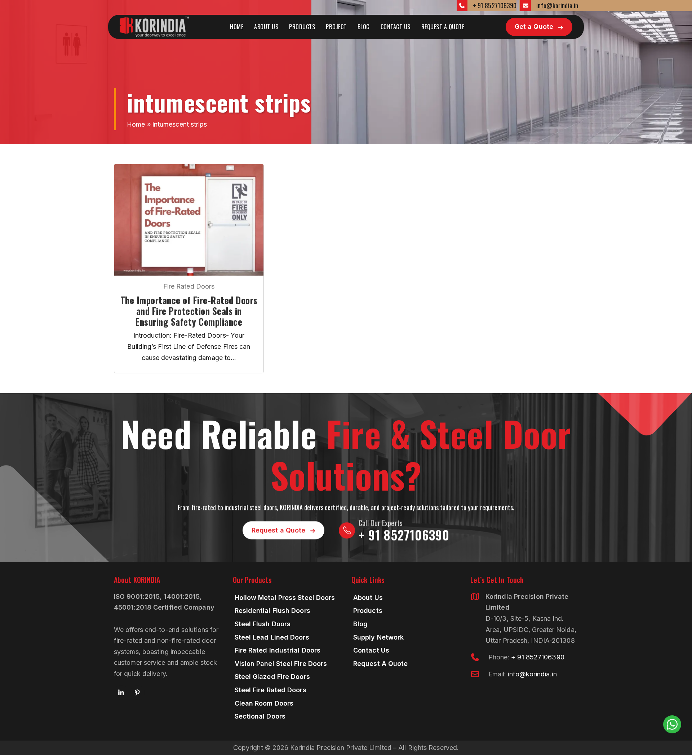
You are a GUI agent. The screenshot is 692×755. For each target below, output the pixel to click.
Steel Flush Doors (263, 624)
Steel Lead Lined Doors (272, 637)
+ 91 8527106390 (495, 5)
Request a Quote (279, 530)
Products (302, 26)
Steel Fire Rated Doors (270, 690)
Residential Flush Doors (272, 610)
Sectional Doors (260, 716)
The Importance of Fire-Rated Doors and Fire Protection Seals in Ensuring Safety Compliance (189, 311)
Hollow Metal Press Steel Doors (285, 597)
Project (336, 26)
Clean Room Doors (264, 703)
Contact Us (396, 26)
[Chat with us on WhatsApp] (672, 724)
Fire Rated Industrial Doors (278, 650)
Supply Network (378, 637)
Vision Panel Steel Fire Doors (281, 663)
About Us (266, 26)
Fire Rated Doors (189, 286)
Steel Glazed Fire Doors (272, 676)
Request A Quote (443, 26)
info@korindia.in (557, 5)
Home (236, 26)
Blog (364, 26)
